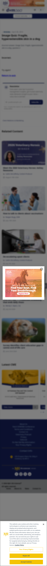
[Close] (43, 524)
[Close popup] (41, 269)
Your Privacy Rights (26, 549)
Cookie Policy (19, 545)
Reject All (26, 556)
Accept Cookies (26, 562)
